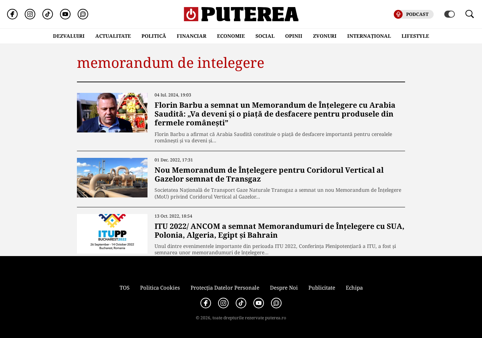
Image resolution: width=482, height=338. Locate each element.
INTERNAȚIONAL (369, 35)
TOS (124, 287)
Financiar (191, 35)
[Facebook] (12, 14)
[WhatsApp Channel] (83, 14)
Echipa (354, 287)
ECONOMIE (231, 35)
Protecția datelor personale (225, 287)
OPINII (293, 35)
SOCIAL (265, 35)
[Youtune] (65, 14)
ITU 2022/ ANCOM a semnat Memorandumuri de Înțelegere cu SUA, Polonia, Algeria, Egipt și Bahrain (279, 230)
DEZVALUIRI (69, 35)
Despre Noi (284, 287)
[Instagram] (30, 14)
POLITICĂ (153, 35)
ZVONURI (325, 35)
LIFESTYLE (415, 35)
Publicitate (321, 287)
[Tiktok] (47, 14)
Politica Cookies (160, 287)
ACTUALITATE (113, 35)
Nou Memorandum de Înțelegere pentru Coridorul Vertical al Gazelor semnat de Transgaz (269, 174)
